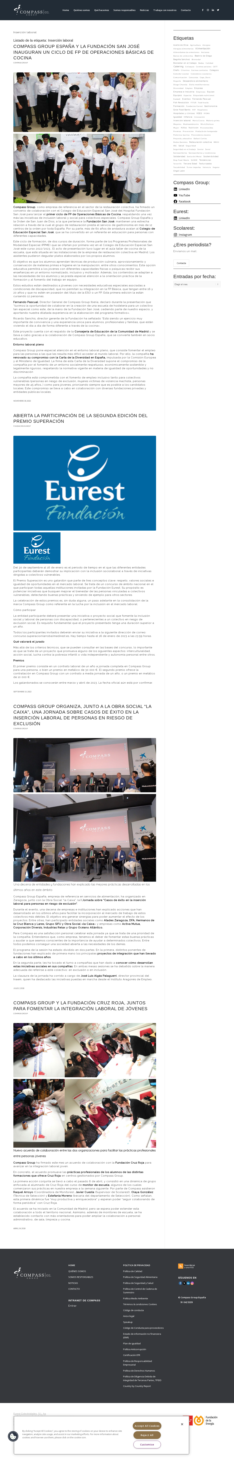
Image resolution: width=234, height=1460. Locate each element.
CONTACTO (74, 1288)
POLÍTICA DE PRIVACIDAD (136, 1265)
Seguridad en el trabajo (184, 149)
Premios (177, 131)
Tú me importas (194, 167)
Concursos (193, 77)
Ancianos (205, 52)
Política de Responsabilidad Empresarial (137, 1363)
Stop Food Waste (181, 160)
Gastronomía (210, 106)
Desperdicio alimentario (195, 81)
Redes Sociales (180, 142)
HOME (71, 1265)
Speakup (128, 1322)
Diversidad (178, 88)
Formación (178, 106)
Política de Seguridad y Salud (138, 1283)
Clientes (185, 70)
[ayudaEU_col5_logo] (200, 1420)
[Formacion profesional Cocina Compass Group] (84, 102)
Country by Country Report (137, 1386)
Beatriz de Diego (203, 56)
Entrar (72, 1305)
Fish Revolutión (181, 102)
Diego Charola (180, 85)
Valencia (207, 167)
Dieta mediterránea (199, 85)
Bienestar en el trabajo (185, 63)
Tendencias (205, 160)
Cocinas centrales (199, 70)
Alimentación (202, 48)
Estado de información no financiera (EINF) (142, 1335)
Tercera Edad (190, 164)
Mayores (177, 124)
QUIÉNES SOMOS (77, 1271)
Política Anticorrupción (134, 1349)
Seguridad (191, 146)
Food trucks (203, 103)
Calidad (209, 63)
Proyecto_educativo (182, 138)
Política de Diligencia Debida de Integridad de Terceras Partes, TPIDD (142, 1378)
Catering (178, 66)
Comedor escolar (181, 74)
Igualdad (177, 117)
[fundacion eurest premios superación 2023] (84, 483)
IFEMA (207, 113)
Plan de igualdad (132, 1343)
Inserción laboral (182, 120)
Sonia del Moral (194, 156)
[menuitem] (65, 10)
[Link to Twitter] (218, 9)
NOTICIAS (73, 1283)
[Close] (182, 1424)
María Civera (199, 121)
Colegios (214, 70)
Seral (207, 149)
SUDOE (194, 160)
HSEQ (199, 113)
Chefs (176, 70)
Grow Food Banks (181, 110)
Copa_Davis (205, 77)
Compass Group (20, 63)
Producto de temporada (206, 131)
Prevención (188, 131)
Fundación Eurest (22, 426)
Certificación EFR (131, 1355)
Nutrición (194, 128)
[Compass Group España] (33, 10)
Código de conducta (133, 1310)
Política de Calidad (132, 1271)
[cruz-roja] (84, 1050)
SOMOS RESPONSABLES (80, 1277)
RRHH (216, 142)
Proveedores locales (201, 135)
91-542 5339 (186, 1302)
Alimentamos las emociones (186, 52)
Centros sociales (203, 67)
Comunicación (180, 77)
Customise (147, 1444)
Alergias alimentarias (183, 49)
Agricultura (195, 45)
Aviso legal (128, 1316)
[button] (13, 1436)
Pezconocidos (206, 128)
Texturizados (205, 164)
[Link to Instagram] (207, 9)
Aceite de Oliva (180, 45)
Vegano (216, 167)
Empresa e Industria (183, 92)
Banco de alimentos (183, 56)
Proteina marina (181, 135)
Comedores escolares (201, 74)
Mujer (176, 128)
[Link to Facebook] (202, 9)
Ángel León (179, 171)
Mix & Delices (207, 124)
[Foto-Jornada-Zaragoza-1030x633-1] (84, 765)
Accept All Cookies (147, 1425)
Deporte (177, 81)
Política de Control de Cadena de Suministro (140, 1290)
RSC (175, 146)
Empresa (198, 88)
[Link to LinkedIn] (212, 9)
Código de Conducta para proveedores (143, 1327)
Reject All (147, 1435)
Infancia (188, 117)
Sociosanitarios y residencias (202, 153)
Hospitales (202, 110)
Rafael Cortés (200, 138)
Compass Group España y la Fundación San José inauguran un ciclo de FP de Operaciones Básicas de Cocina (83, 52)
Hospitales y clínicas (184, 113)
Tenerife (177, 164)
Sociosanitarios (180, 153)
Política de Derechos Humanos (139, 1370)
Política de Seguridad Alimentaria (140, 1277)
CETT (215, 67)
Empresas (200, 92)
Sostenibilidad (211, 156)
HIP (194, 110)
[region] (101, 1435)
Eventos (186, 99)
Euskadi (177, 99)
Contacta (181, 263)
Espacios (188, 95)
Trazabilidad (179, 167)
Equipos (177, 95)
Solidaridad (179, 156)
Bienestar (196, 59)
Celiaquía (189, 67)
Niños (184, 128)
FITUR (193, 103)
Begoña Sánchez (181, 59)
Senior (201, 149)
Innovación (199, 117)
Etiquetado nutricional (203, 95)
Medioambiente (191, 124)
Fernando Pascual (201, 99)
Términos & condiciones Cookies (140, 1304)
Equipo (210, 92)
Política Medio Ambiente (135, 1298)
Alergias (206, 45)
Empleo (189, 88)
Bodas (201, 63)
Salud (181, 146)
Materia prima (213, 121)
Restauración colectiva (200, 142)
